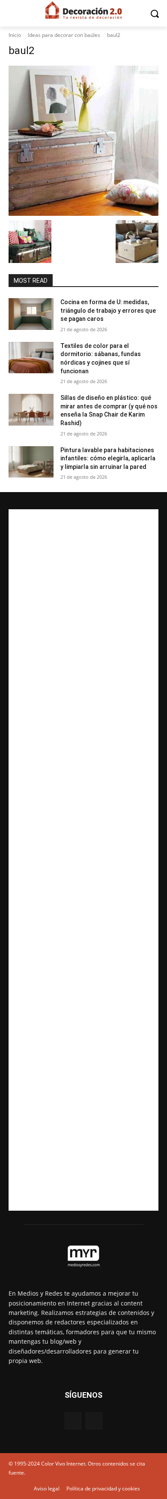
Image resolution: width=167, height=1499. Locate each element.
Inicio (15, 35)
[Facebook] (73, 1420)
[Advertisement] (83, 860)
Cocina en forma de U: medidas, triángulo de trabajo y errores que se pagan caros (108, 310)
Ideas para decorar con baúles (64, 35)
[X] (94, 1420)
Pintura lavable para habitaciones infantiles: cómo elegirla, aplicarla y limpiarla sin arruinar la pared (107, 458)
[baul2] (83, 141)
